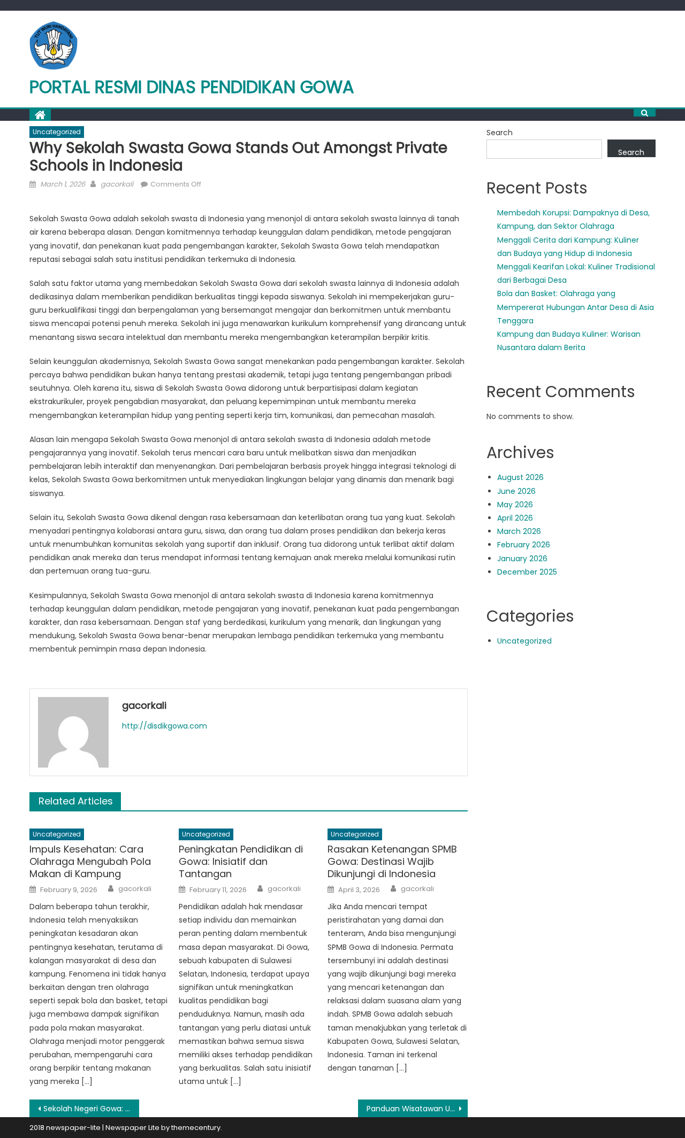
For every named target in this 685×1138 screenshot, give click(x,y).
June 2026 (516, 491)
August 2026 (520, 477)
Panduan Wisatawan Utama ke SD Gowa (417, 1108)
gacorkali (117, 184)
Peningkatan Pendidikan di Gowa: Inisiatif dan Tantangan (241, 861)
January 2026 (522, 558)
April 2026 (515, 518)
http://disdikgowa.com (164, 726)
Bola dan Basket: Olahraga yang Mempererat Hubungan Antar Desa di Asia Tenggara (575, 307)
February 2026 (523, 544)
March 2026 (519, 531)
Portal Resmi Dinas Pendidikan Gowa (191, 87)
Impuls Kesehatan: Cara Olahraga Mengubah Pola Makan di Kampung (90, 861)
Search (499, 132)
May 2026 (515, 504)
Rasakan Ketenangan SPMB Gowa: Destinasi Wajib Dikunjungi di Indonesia (392, 861)
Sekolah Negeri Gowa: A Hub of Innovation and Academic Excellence (91, 1108)
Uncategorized (57, 131)
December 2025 (527, 572)
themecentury (195, 1127)
